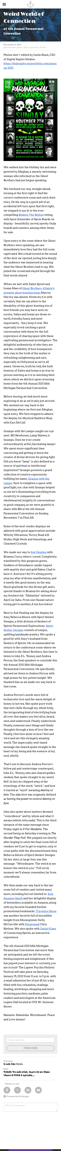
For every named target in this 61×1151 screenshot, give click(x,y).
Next (6, 1069)
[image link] (30, 120)
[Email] (38, 1090)
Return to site (12, 1084)
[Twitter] (17, 1090)
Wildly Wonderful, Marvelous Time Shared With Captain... (27, 1074)
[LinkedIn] (28, 1090)
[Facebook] (7, 1090)
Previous (8, 1061)
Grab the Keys (13, 1064)
